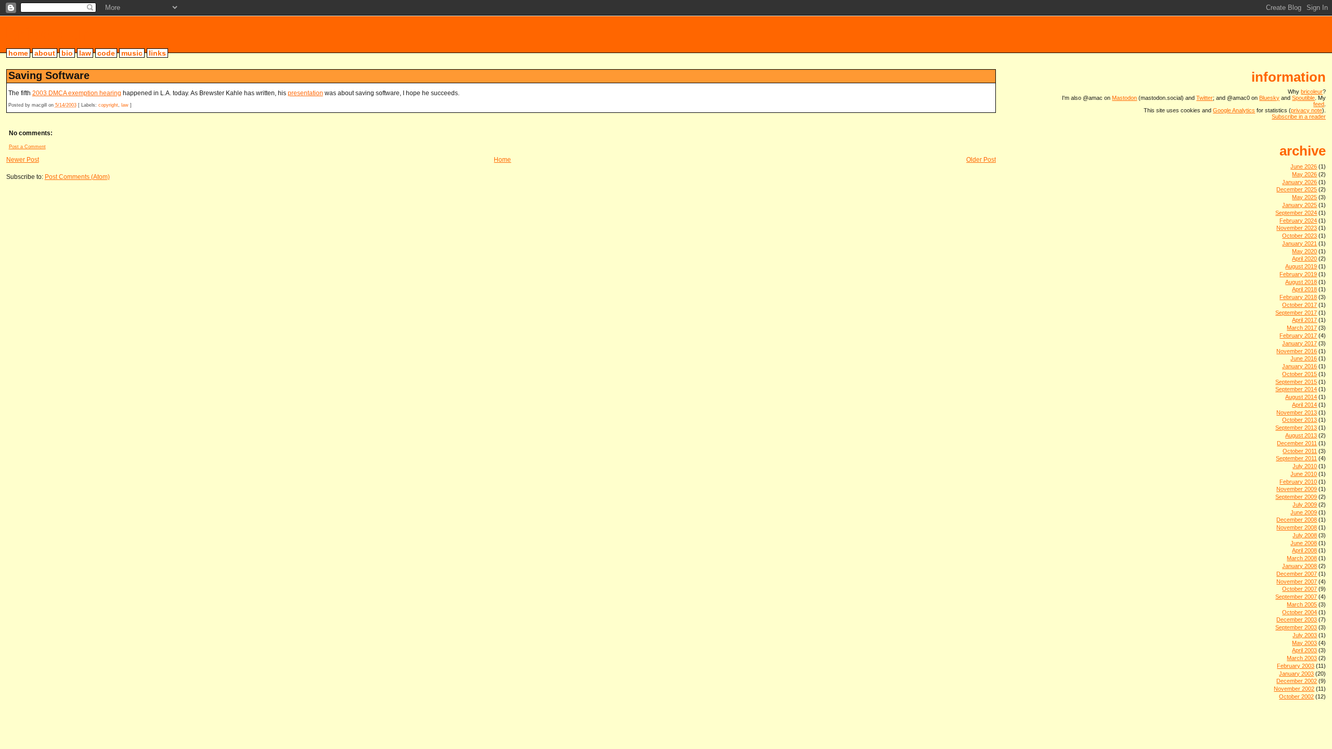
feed (1318, 104)
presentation (305, 92)
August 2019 (1301, 266)
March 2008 (1302, 558)
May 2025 (1304, 197)
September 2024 (1296, 213)
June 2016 (1303, 358)
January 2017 (1299, 343)
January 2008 (1299, 566)
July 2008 (1304, 535)
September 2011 (1296, 458)
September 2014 (1296, 389)
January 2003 (1296, 673)
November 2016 (1296, 351)
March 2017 (1302, 328)
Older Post (981, 159)
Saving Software (48, 75)
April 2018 (1304, 289)
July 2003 (1304, 635)
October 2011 (1300, 451)
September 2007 (1296, 596)
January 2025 (1299, 205)
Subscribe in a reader (1299, 116)
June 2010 (1303, 474)
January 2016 (1299, 366)
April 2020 (1304, 258)
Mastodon (1124, 98)
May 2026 (1304, 174)
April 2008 (1304, 550)
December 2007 (1296, 574)
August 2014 (1301, 397)
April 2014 (1304, 405)
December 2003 (1296, 619)
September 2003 (1296, 627)
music (132, 53)
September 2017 (1296, 312)
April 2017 (1304, 320)
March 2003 (1302, 658)
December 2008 (1296, 519)
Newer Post (22, 159)
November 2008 (1296, 527)
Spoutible (1303, 98)
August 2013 (1301, 435)
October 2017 (1299, 305)
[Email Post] (134, 105)
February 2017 (1298, 335)
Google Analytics (1234, 110)
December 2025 (1296, 189)
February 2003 (1295, 666)
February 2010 (1298, 482)
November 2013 (1296, 412)
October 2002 (1296, 696)
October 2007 (1299, 589)
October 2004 (1299, 612)
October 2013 (1299, 420)
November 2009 (1296, 489)
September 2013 (1296, 427)
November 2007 (1296, 581)
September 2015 (1296, 382)
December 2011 (1297, 443)
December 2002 (1296, 681)
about (44, 53)
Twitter (1204, 98)
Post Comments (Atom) (77, 176)
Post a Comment (27, 146)
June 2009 (1303, 512)
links (157, 53)
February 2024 (1298, 220)
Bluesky (1269, 98)
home (18, 53)
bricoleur (46, 34)
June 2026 (1303, 166)
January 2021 (1299, 243)
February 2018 (1298, 297)
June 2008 (1303, 543)
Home (502, 159)
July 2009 (1304, 504)
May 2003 (1304, 643)
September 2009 (1296, 497)
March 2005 (1302, 604)
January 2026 (1299, 182)
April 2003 (1304, 650)
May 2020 (1304, 251)
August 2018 (1301, 282)
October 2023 (1299, 236)
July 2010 (1304, 466)
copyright (108, 105)
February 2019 (1298, 274)
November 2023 (1296, 228)
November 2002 (1294, 689)
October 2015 (1299, 374)
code (106, 53)
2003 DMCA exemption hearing (76, 92)
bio (67, 53)
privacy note (1306, 110)
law (85, 53)
